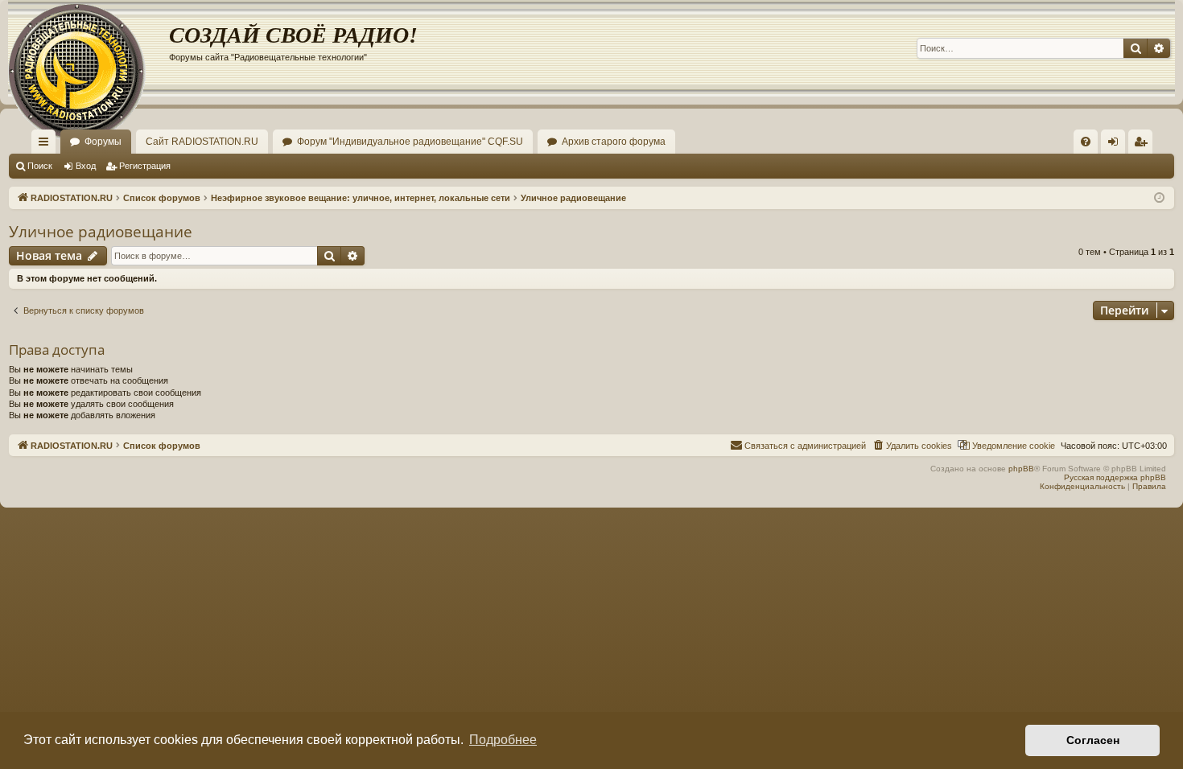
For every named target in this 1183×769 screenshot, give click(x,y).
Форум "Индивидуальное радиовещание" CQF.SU (410, 141)
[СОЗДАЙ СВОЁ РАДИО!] (88, 48)
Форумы (103, 141)
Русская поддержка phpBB (1115, 477)
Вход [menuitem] (1116, 145)
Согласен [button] (1092, 740)
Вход (86, 166)
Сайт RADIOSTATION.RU (202, 141)
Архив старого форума (614, 141)
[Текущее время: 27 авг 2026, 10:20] (1159, 198)
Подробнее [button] (503, 739)
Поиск (39, 166)
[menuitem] (1086, 142)
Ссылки (47, 145)
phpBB (1021, 468)
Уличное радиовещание (100, 231)
